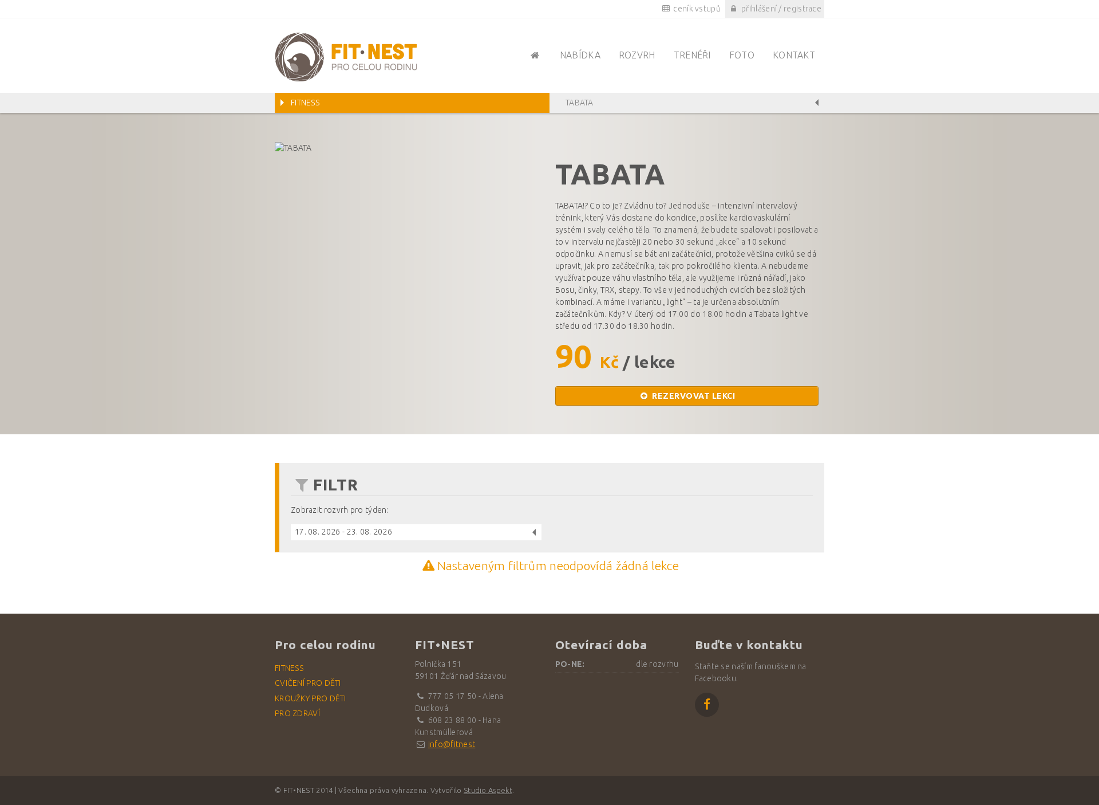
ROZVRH (637, 55)
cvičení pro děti (308, 683)
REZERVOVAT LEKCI (693, 395)
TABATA (580, 102)
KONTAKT (794, 55)
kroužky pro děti (310, 698)
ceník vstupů (696, 8)
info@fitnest (452, 744)
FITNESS (305, 102)
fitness (289, 668)
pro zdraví (297, 713)
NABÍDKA (580, 55)
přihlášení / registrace (780, 8)
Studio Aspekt (488, 790)
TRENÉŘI (692, 55)
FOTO (741, 55)
